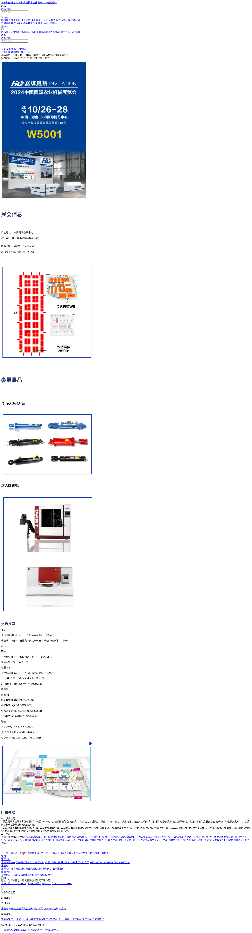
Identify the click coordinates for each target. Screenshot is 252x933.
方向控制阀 (19, 868)
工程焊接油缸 (23, 862)
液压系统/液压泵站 (82, 919)
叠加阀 (46, 868)
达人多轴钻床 (29, 919)
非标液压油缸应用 (79, 862)
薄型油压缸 (64, 862)
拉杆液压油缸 (8, 862)
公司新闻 (21, 49)
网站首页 (5, 20)
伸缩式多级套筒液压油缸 (117, 862)
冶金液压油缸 (37, 862)
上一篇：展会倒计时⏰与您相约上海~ (20, 853)
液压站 (4, 908)
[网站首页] (4, 17)
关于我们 (15, 20)
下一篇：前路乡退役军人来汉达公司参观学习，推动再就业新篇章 (75, 853)
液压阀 (34, 20)
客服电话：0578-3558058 (13, 883)
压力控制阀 (7, 868)
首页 (3, 49)
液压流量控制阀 (34, 868)
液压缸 (12, 908)
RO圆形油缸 (51, 862)
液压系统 (43, 20)
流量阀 (62, 908)
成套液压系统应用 (29, 875)
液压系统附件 (47, 875)
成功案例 (15, 52)
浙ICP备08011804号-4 (15, 930)
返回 (3, 856)
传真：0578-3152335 (62, 883)
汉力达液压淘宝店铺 (46, 919)
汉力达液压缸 (65, 919)
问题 (8, 8)
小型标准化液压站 (10, 875)
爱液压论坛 (98, 919)
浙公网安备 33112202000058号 (43, 930)
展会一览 (25, 52)
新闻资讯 (53, 20)
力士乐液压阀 (57, 868)
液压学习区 (64, 20)
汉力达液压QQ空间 (11, 919)
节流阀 (54, 908)
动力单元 (38, 908)
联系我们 (75, 20)
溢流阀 (29, 908)
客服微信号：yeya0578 (39, 883)
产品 (3, 8)
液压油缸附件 (97, 862)
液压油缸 (25, 20)
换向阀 (47, 908)
